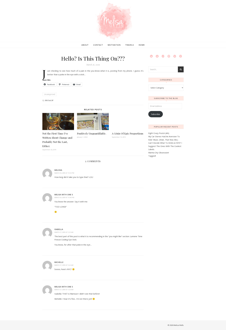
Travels (129, 45)
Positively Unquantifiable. (91, 133)
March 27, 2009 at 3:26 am (63, 290)
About (85, 45)
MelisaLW (49, 100)
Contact (98, 45)
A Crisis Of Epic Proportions (127, 133)
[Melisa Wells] (113, 21)
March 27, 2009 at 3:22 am (63, 265)
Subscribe (155, 114)
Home (142, 45)
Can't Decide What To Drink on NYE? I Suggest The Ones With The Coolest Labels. (165, 146)
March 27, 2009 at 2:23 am (63, 232)
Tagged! (152, 156)
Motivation (114, 45)
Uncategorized (49, 94)
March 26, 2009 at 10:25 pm (64, 173)
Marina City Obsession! (158, 152)
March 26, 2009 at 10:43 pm (64, 197)
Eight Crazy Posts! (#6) (158, 133)
